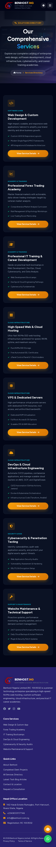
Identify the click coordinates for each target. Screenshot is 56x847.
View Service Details (26, 153)
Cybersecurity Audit (38, 86)
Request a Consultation (14, 789)
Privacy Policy (9, 841)
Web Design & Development (35, 51)
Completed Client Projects (15, 769)
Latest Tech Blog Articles (15, 779)
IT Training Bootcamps (13, 734)
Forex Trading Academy (35, 60)
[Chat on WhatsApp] (48, 839)
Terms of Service (25, 841)
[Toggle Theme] (43, 5)
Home (18, 73)
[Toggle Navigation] (50, 5)
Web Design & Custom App (15, 725)
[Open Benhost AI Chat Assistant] (48, 829)
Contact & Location (12, 784)
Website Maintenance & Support (18, 749)
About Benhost (10, 765)
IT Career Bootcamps (39, 69)
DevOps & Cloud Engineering (36, 77)
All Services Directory (13, 774)
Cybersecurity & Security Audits (18, 744)
